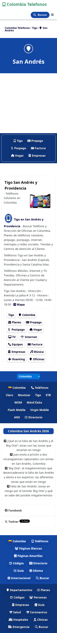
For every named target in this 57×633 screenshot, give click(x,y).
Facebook (15, 510)
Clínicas (42, 619)
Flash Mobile (16, 410)
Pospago (19, 148)
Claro (9, 395)
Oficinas (38, 359)
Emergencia (20, 627)
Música (38, 352)
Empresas (38, 155)
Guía (20, 570)
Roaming (18, 359)
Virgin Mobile (39, 410)
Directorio (35, 417)
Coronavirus (38, 612)
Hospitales (20, 619)
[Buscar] (35, 15)
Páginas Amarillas (30, 556)
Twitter (13, 521)
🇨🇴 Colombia (17, 388)
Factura (40, 148)
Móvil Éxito (34, 402)
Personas (40, 597)
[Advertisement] (28, 103)
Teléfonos (41, 388)
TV (13, 337)
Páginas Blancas (30, 548)
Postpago (18, 329)
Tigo (19, 141)
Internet (30, 337)
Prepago (37, 141)
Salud (16, 612)
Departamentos (20, 590)
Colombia (28, 315)
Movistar (24, 395)
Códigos (18, 563)
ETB (48, 395)
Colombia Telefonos (27, 4)
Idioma (37, 570)
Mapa (20, 304)
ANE (17, 417)
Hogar (19, 155)
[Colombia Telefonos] (52, 15)
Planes (16, 322)
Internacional (20, 578)
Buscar (43, 15)
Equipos (17, 344)
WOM (18, 402)
